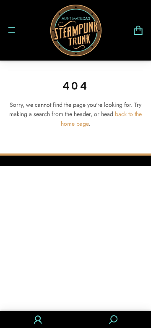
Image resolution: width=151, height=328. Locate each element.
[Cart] (138, 30)
